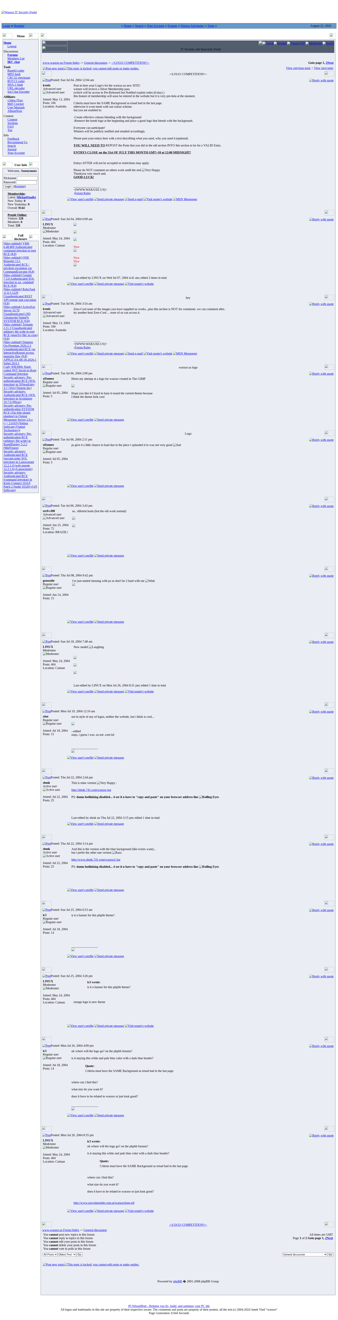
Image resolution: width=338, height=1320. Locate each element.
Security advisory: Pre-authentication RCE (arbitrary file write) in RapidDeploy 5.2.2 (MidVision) (18, 441)
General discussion (95, 62)
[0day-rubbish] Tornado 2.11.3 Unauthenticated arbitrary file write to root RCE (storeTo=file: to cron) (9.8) (21, 331)
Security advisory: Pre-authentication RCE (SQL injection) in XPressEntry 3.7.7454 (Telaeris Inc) (20, 383)
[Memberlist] (314, 43)
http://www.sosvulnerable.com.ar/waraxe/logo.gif (104, 1202)
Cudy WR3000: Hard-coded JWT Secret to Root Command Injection (20, 370)
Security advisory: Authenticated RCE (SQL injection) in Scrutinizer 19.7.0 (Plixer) (20, 397)
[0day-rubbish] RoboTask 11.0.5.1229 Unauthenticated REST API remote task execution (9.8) (20, 296)
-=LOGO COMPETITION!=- (130, 62)
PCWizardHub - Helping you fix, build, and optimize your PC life (169, 1306)
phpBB (177, 1281)
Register (19, 25)
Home (128, 25)
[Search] (328, 43)
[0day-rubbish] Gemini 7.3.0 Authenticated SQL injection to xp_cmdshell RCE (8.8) (19, 280)
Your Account (155, 25)
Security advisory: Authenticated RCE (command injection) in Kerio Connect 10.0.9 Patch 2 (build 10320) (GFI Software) (20, 481)
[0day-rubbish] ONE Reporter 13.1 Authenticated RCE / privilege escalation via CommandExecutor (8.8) (19, 264)
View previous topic (298, 68)
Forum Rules (83, 193)
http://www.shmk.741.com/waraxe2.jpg (95, 859)
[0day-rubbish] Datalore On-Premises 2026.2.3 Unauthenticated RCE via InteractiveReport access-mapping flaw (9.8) (19, 349)
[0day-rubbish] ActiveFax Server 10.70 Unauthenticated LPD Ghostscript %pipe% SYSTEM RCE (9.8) (19, 314)
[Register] (280, 43)
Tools (210, 25)
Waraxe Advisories (192, 25)
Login (6, 25)
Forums (172, 25)
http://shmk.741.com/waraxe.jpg (91, 790)
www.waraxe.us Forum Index (61, 62)
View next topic (324, 68)
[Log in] (268, 43)
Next (330, 62)
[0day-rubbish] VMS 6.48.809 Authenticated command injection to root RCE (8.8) (20, 249)
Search (139, 25)
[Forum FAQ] (296, 43)
